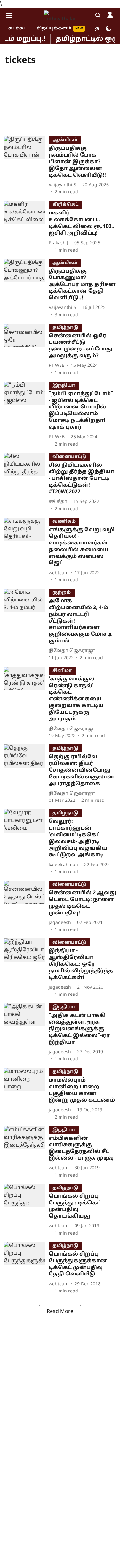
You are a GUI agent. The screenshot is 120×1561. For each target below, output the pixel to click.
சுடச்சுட (17, 28)
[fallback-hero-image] (26, 166)
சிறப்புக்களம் (54, 28)
